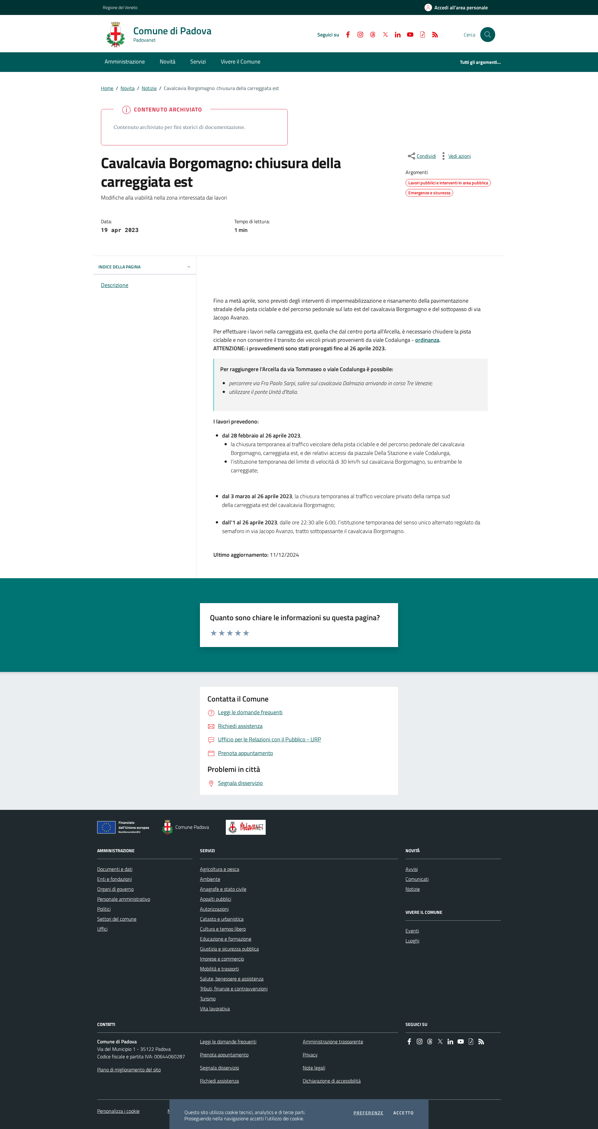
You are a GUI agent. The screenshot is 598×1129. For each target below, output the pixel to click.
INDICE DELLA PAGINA (119, 266)
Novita (128, 88)
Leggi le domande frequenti (228, 1041)
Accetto (403, 1113)
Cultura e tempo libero (223, 929)
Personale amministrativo (123, 899)
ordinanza (427, 340)
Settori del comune (116, 919)
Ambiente (210, 879)
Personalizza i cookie (118, 1111)
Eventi (412, 930)
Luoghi (412, 940)
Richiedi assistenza (219, 1080)
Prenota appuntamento (224, 1054)
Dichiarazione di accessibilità (332, 1080)
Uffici (102, 929)
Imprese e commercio (222, 958)
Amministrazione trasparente (333, 1041)
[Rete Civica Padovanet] (247, 827)
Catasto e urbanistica (222, 919)
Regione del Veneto (120, 7)
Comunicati (417, 879)
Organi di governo (115, 889)
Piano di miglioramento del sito (129, 1069)
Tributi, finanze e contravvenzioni (234, 988)
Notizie (149, 88)
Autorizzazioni (214, 909)
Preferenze (368, 1113)
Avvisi (412, 869)
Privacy (310, 1054)
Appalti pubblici (215, 899)
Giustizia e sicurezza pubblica (229, 948)
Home (107, 88)
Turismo (208, 998)
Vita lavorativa (215, 1008)
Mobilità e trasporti (219, 968)
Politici (104, 909)
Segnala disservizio (219, 1067)
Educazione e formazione (225, 938)
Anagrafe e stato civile (223, 889)
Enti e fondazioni (114, 879)
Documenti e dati (114, 869)
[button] (487, 34)
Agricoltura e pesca (219, 869)
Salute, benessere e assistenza (231, 978)
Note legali (314, 1067)
